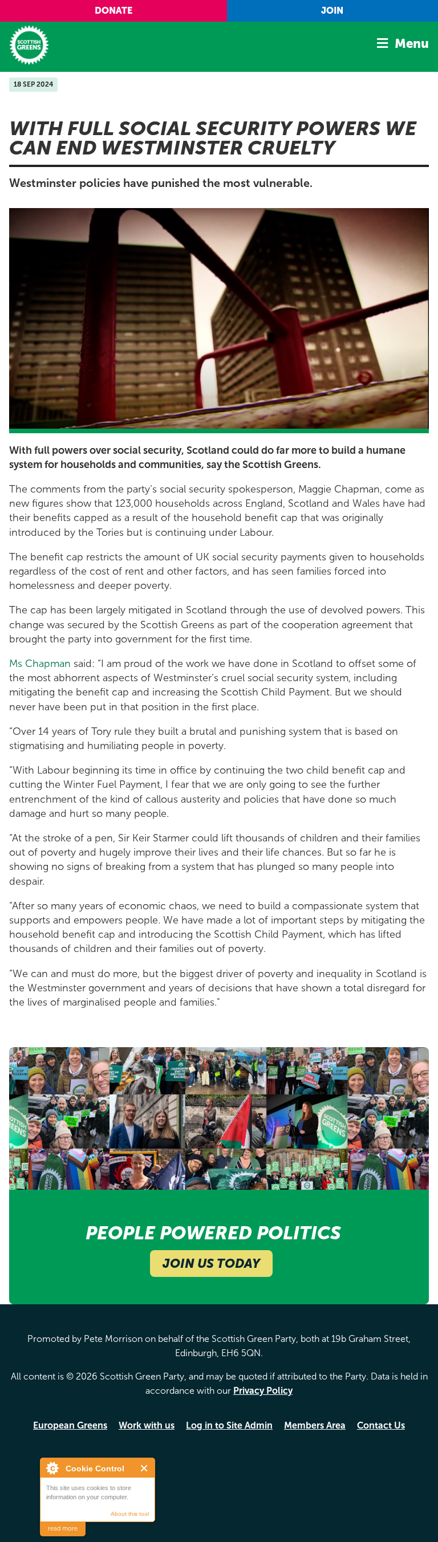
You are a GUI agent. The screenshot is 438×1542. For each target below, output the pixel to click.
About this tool (130, 1514)
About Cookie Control (51, 1468)
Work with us (147, 1425)
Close (144, 1468)
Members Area (315, 1425)
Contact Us (381, 1425)
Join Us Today (211, 1263)
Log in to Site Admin (229, 1425)
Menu (412, 43)
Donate (113, 10)
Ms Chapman (40, 663)
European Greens (70, 1425)
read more (63, 1528)
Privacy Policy (263, 1390)
